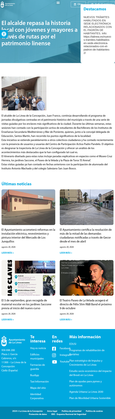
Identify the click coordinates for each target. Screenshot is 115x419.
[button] (4, 34)
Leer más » (7, 253)
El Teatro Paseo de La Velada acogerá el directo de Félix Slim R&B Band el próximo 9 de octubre (86, 304)
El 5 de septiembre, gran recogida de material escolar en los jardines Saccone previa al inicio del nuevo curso (26, 304)
